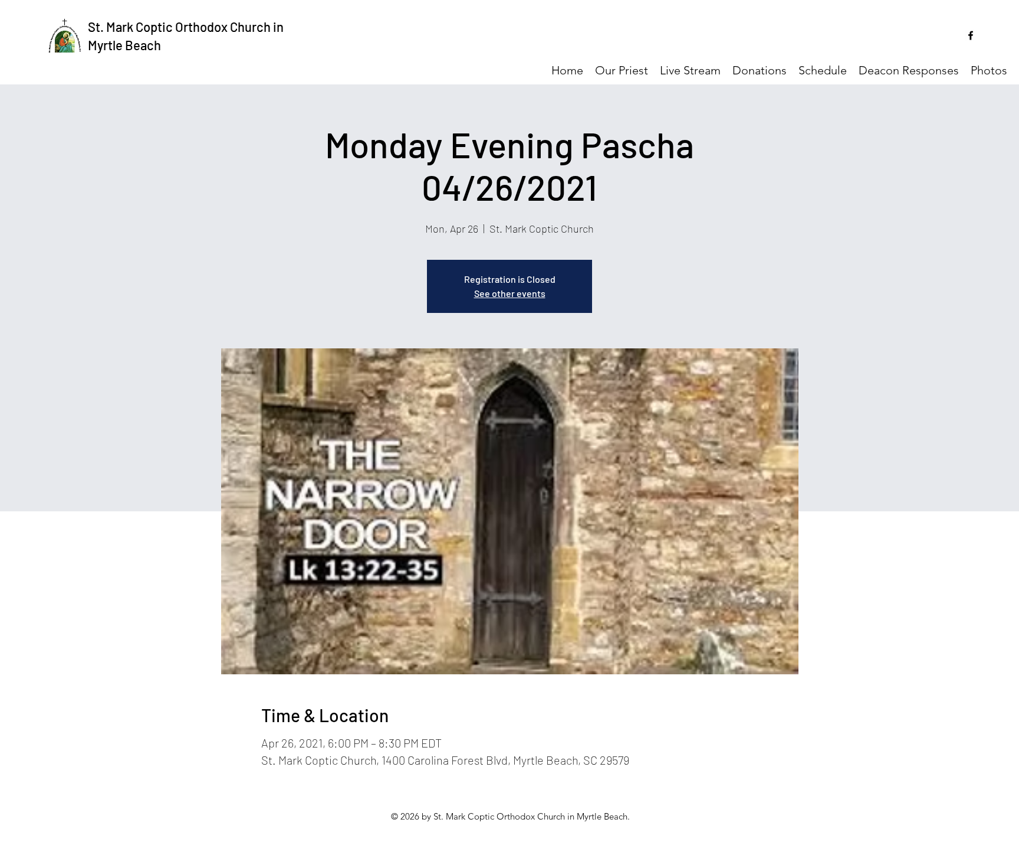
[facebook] (971, 35)
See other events (509, 293)
